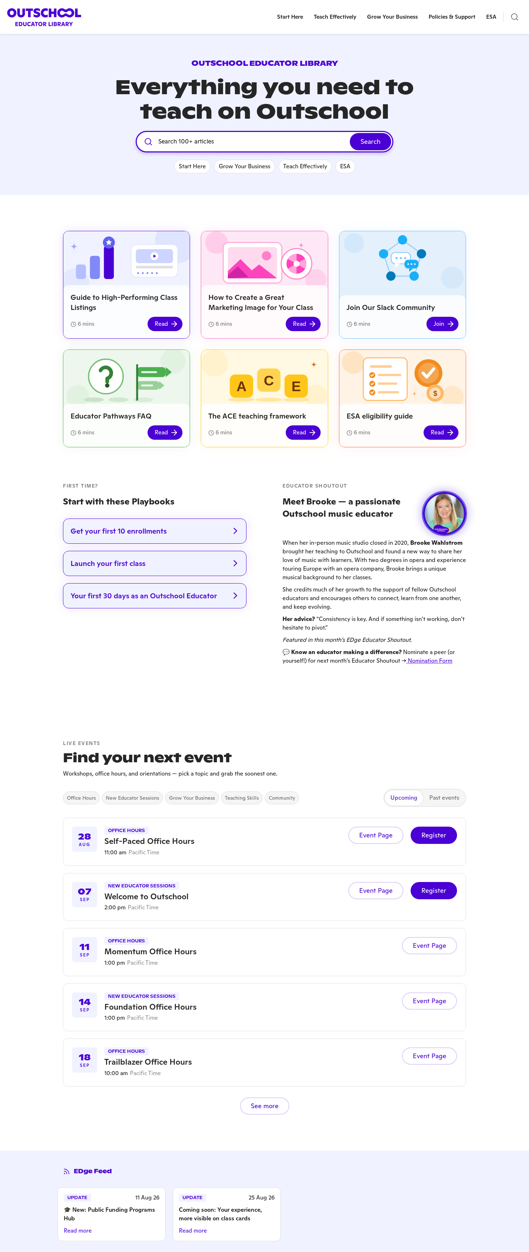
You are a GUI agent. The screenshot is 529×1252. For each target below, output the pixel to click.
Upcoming (403, 797)
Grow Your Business (192, 798)
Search (370, 141)
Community (282, 798)
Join (439, 324)
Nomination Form (429, 660)
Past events (444, 797)
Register (433, 835)
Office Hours (81, 798)
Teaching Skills (242, 798)
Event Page (376, 835)
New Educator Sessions (132, 798)
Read (161, 324)
